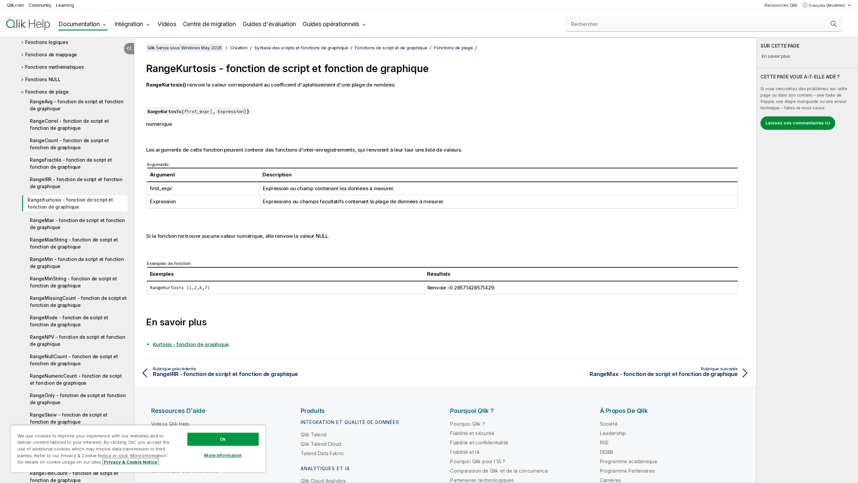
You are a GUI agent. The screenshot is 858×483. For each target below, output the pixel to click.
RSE (604, 442)
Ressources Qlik (780, 5)
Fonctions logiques (46, 42)
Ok (223, 439)
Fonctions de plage (47, 92)
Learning (65, 5)
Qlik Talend (313, 434)
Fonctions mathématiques (54, 67)
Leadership (613, 433)
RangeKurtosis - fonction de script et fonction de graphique (70, 203)
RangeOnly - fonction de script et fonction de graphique (78, 398)
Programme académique (628, 461)
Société (609, 424)
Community (40, 5)
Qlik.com (15, 5)
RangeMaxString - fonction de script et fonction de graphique (74, 243)
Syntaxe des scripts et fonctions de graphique (301, 47)
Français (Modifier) (827, 5)
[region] (138, 448)
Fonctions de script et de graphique (391, 47)
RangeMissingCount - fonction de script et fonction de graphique (78, 301)
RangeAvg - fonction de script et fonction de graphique (77, 105)
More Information (223, 455)
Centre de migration (209, 24)
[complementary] (807, 260)
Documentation (79, 24)
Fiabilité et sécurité (472, 433)
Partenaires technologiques (482, 480)
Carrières (610, 480)
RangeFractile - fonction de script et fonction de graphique (71, 163)
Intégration (128, 24)
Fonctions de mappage (51, 54)
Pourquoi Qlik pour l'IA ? (477, 461)
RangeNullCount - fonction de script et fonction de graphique (74, 360)
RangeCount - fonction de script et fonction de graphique (69, 144)
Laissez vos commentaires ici (797, 122)
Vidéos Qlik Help (170, 424)
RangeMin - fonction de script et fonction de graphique (77, 262)
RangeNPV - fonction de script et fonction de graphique (77, 340)
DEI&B (606, 452)
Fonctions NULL (43, 79)
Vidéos (167, 24)
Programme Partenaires (627, 471)
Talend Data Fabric (322, 453)
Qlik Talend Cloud (321, 444)
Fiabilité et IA (464, 452)
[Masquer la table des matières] (129, 48)
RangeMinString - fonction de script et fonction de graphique (73, 282)
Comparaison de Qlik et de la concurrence (499, 471)
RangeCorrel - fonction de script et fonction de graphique (69, 124)
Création (239, 47)
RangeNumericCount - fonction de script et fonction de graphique (76, 379)
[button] (834, 23)
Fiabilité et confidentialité (479, 442)
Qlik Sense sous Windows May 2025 (184, 47)
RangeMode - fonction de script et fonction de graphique (69, 321)
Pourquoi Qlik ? (467, 424)
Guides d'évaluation (269, 24)
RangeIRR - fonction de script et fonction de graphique (76, 182)
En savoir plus (776, 56)
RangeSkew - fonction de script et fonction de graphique (69, 418)
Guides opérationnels (331, 24)
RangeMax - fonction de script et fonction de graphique (77, 223)
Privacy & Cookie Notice (130, 462)
